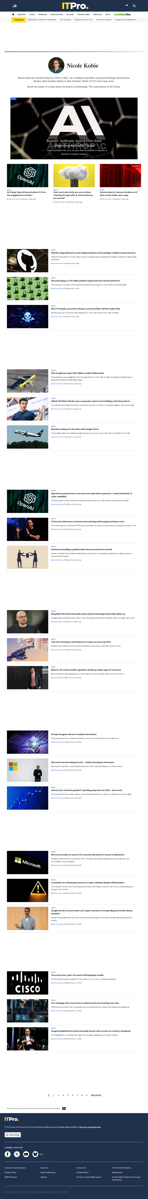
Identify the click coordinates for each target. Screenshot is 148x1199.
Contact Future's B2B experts (88, 1177)
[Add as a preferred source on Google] (13, 1134)
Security (70, 14)
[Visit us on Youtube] (26, 1154)
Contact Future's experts (15, 1168)
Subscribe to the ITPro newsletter (42, 19)
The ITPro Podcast (104, 19)
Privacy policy (10, 1172)
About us (44, 1168)
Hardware (42, 14)
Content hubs (83, 14)
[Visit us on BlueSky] (34, 1154)
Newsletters (117, 1172)
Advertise (97, 14)
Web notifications (48, 1172)
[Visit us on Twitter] (17, 1154)
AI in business (65, 19)
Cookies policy (82, 1172)
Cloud (32, 14)
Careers (43, 1177)
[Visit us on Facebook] (7, 1154)
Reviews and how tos (83, 19)
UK (64, 1108)
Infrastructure (56, 14)
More (108, 14)
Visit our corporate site (90, 1127)
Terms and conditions (121, 1168)
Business (22, 14)
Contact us (81, 1168)
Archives (96, 1095)
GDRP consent (11, 1177)
